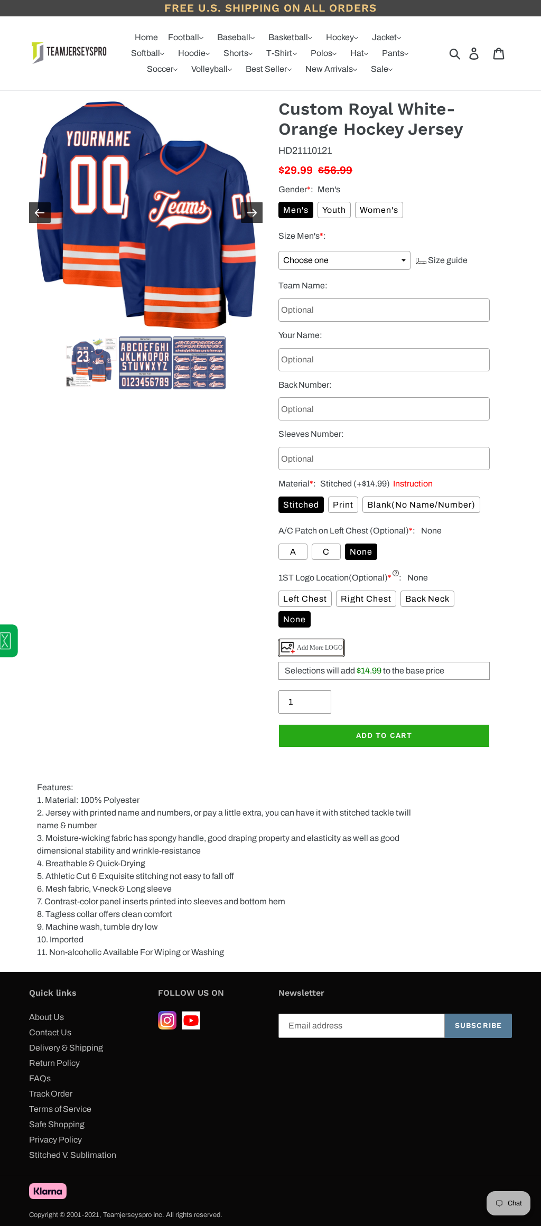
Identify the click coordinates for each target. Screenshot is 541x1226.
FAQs (40, 1078)
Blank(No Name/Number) (421, 504)
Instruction (411, 483)
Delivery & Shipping (66, 1047)
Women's (379, 209)
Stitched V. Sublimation (72, 1154)
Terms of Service (60, 1109)
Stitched (301, 504)
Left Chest (305, 598)
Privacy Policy (55, 1139)
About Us (46, 1017)
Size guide (447, 260)
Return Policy (54, 1063)
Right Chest (366, 598)
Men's (296, 209)
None (361, 551)
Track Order (50, 1093)
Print (343, 504)
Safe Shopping (57, 1124)
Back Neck (427, 598)
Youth (334, 209)
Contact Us (50, 1032)
